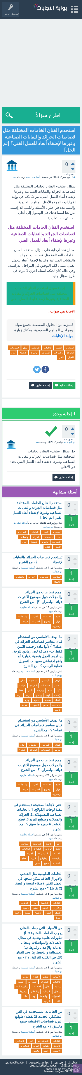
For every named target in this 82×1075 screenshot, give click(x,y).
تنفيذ (58, 848)
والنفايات (58, 352)
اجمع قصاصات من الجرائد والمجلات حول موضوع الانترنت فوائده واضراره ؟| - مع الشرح (40, 597)
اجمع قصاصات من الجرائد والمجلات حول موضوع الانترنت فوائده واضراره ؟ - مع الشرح (40, 765)
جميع (46, 863)
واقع (27, 700)
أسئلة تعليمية (33, 177)
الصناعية (45, 352)
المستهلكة (43, 853)
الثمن (30, 690)
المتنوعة (44, 981)
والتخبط (43, 996)
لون (48, 695)
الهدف (57, 680)
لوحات (48, 848)
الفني (61, 357)
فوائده (24, 621)
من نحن (59, 1062)
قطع (24, 858)
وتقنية (58, 986)
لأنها (59, 690)
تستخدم (57, 576)
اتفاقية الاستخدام (15, 1062)
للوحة (28, 695)
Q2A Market (72, 1068)
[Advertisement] (41, 62)
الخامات (48, 347)
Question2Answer (69, 1071)
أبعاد (13, 352)
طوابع (46, 1045)
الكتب (58, 1001)
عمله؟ (22, 685)
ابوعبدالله (48, 526)
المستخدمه (43, 1041)
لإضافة (57, 695)
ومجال (57, 991)
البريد (33, 858)
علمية (21, 981)
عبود (51, 611)
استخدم (70, 347)
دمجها (26, 908)
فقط (21, 690)
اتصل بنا (73, 1062)
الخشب (57, 863)
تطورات (32, 981)
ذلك (25, 996)
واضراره (56, 626)
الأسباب (57, 976)
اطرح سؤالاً (48, 115)
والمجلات (22, 616)
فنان (22, 680)
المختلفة (35, 347)
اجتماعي (56, 705)
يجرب (25, 976)
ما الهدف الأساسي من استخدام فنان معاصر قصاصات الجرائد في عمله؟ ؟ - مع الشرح (38, 725)
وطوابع (43, 858)
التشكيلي (20, 1041)
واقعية (18, 912)
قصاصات (14, 347)
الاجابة (49, 843)
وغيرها (34, 352)
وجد (33, 996)
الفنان (59, 347)
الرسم (57, 709)
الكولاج (37, 848)
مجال (48, 986)
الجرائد (70, 352)
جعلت (46, 976)
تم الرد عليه (69, 442)
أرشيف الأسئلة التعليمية (43, 1065)
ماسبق (36, 1050)
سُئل (72, 177)
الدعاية (46, 991)
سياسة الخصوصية (39, 1062)
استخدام (33, 680)
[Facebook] (45, 369)
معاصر (57, 685)
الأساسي (46, 680)
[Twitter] (37, 369)
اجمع (58, 616)
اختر (58, 843)
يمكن (35, 908)
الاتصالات (36, 986)
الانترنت (36, 621)
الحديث (57, 1045)
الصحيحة (37, 843)
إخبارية (37, 700)
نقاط (58, 917)
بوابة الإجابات (62, 336)
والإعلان (35, 991)
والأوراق (57, 908)
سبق (37, 863)
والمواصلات (22, 986)
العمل (58, 700)
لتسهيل (35, 705)
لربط (18, 695)
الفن (31, 1041)
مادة (50, 690)
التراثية (47, 1001)
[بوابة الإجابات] (50, 7)
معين (45, 705)
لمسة (27, 912)
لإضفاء (23, 352)
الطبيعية (45, 903)
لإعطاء (57, 581)
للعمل (71, 357)
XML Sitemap (69, 1065)
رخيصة (40, 690)
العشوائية (56, 996)
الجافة (45, 908)
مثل (25, 347)
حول (58, 621)
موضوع (48, 621)
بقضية (48, 700)
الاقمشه (57, 1050)
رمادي (39, 695)
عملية (24, 705)
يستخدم (25, 843)
